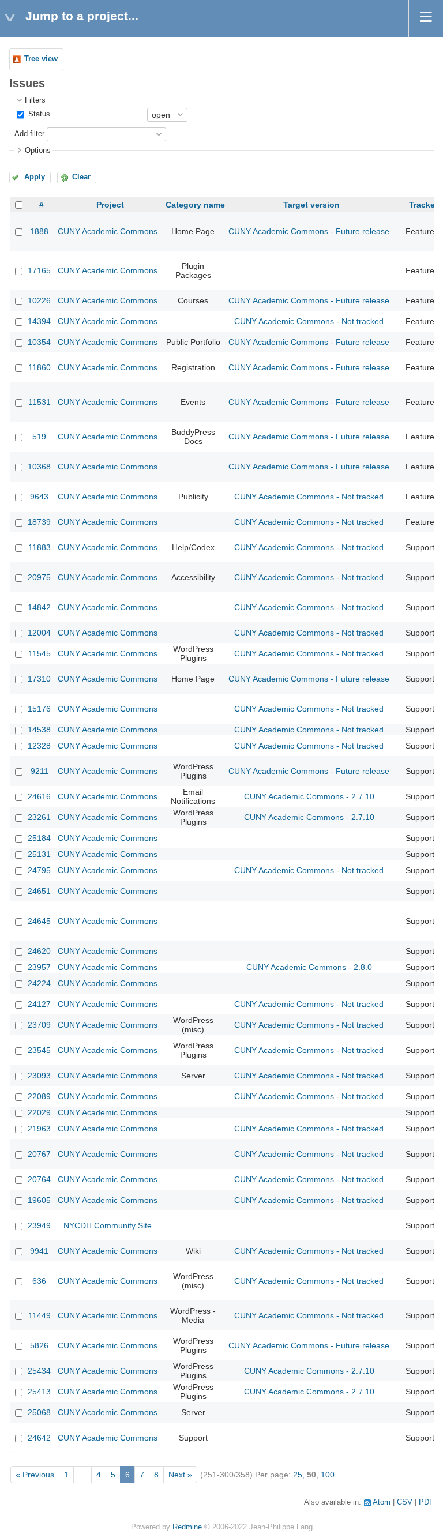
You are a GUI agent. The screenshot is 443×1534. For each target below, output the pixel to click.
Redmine (187, 1527)
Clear (81, 177)
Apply (34, 177)
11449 (39, 1315)
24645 (39, 921)
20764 (39, 1179)
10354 (39, 342)
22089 (39, 1096)
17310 (39, 678)
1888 (39, 231)
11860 (39, 367)
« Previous (35, 1474)
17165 (39, 270)
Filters (35, 100)
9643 (39, 496)
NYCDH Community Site (107, 1225)
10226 (39, 300)
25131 (39, 854)
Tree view (41, 59)
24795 (39, 870)
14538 (39, 729)
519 (39, 436)
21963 (39, 1128)
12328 (39, 745)
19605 (39, 1200)
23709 (39, 1024)
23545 (39, 1050)
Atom (382, 1502)
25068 (39, 1412)
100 (328, 1474)
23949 (39, 1225)
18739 (39, 522)
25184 (39, 838)
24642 (39, 1437)
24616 (39, 796)
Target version (311, 204)
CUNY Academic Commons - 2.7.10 (309, 796)
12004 (39, 632)
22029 (39, 1112)
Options (38, 150)
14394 (39, 321)
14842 (39, 607)
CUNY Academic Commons (107, 231)
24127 (39, 1004)
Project (110, 204)
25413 (39, 1391)
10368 (39, 466)
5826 (39, 1345)
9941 (39, 1250)
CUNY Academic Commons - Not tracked (309, 321)
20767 (39, 1154)
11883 (39, 547)
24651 (39, 891)
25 (297, 1474)
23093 (39, 1075)
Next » (180, 1474)
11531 (39, 402)
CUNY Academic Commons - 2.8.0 (309, 967)
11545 (39, 653)
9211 (39, 771)
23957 (39, 967)
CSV (404, 1502)
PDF (426, 1502)
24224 (39, 983)
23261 (39, 817)
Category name (195, 204)
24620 (39, 951)
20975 (39, 577)
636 (39, 1280)
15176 (39, 708)
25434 (39, 1370)
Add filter (29, 134)
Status (38, 114)
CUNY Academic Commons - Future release (308, 231)
